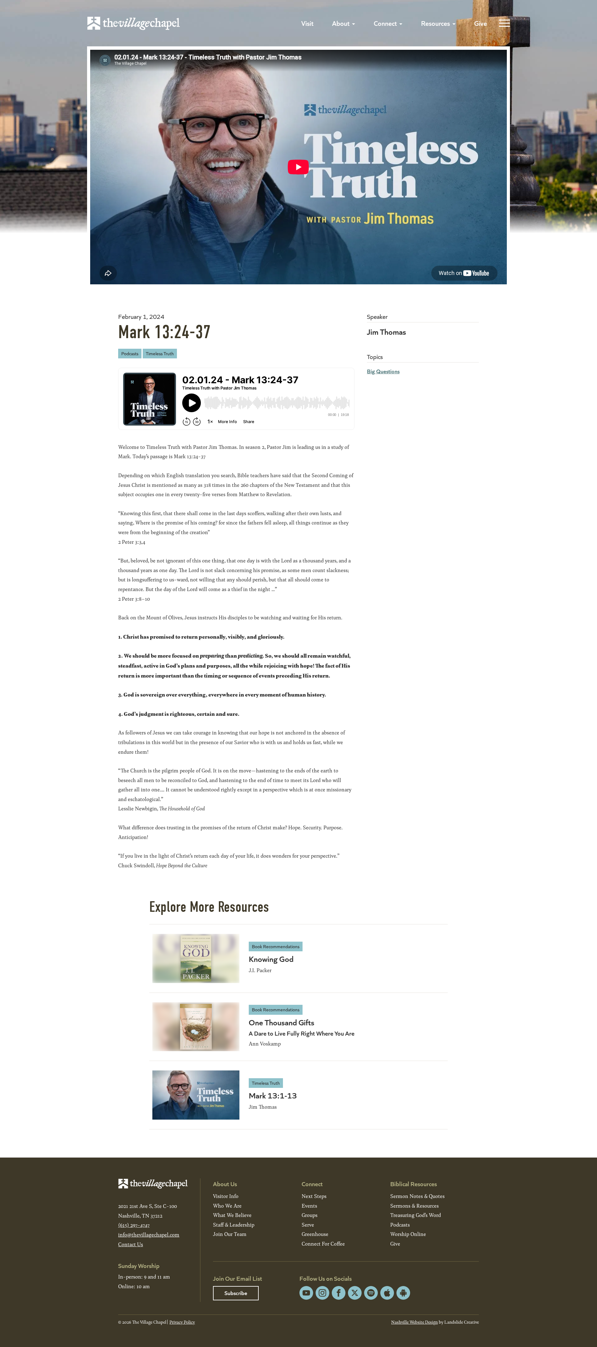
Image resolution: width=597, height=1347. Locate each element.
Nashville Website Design (414, 1322)
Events (309, 1205)
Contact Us (130, 1244)
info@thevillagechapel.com (148, 1234)
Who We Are (227, 1205)
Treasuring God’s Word (415, 1215)
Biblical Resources (413, 1183)
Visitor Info (225, 1196)
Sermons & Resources (414, 1205)
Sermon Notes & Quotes (417, 1196)
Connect (385, 23)
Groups (309, 1215)
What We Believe (232, 1215)
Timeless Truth (160, 353)
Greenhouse (315, 1233)
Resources (435, 23)
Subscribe (235, 1293)
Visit (307, 23)
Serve (308, 1224)
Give (480, 23)
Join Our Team (230, 1233)
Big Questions (383, 371)
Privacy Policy (182, 1322)
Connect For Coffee (323, 1243)
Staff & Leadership (233, 1224)
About (340, 23)
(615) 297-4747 (134, 1224)
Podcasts (129, 353)
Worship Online (408, 1233)
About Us (225, 1183)
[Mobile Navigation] (503, 23)
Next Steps (314, 1196)
